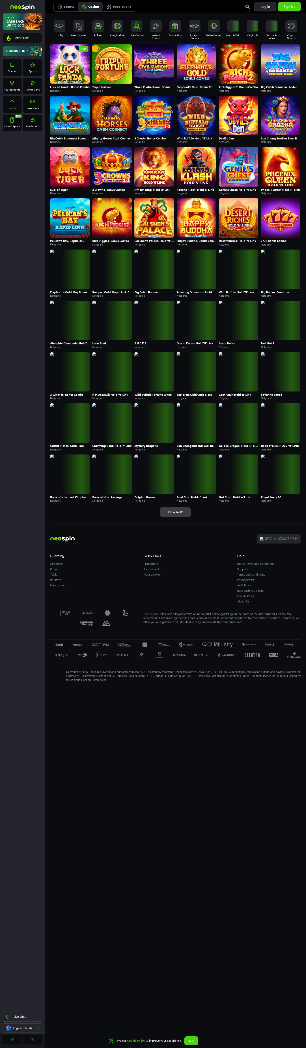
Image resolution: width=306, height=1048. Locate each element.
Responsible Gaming (250, 591)
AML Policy (244, 585)
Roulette (55, 580)
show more (175, 512)
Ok (191, 1041)
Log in (265, 6)
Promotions (151, 564)
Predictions (122, 6)
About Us (243, 601)
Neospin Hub (152, 574)
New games (58, 585)
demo (70, 70)
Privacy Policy (245, 580)
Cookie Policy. (136, 1041)
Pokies (54, 569)
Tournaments (152, 569)
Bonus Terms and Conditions (255, 564)
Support (242, 569)
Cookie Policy (245, 596)
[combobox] (22, 1028)
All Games (56, 564)
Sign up (289, 6)
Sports (69, 6)
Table (53, 574)
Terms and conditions (251, 574)
